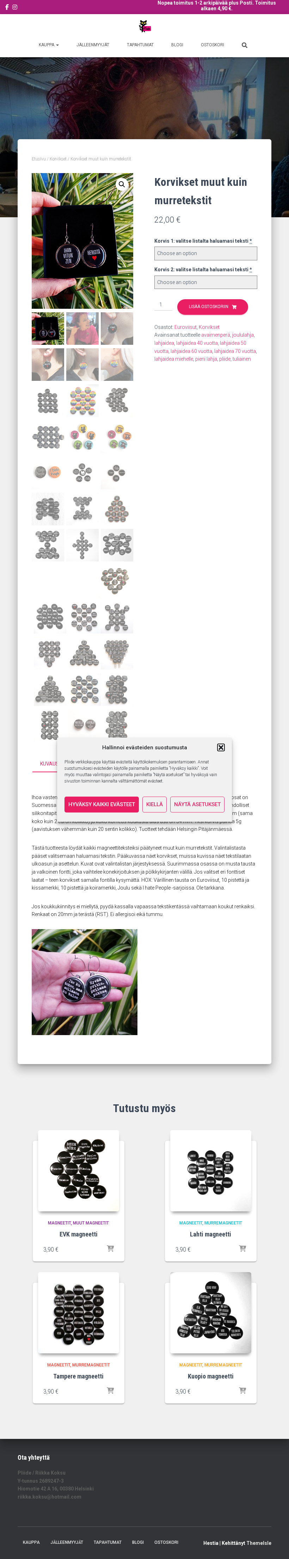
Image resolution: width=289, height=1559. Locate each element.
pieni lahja (206, 359)
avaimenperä (215, 335)
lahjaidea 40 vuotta (197, 343)
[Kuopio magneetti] (210, 1312)
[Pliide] (144, 26)
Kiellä (154, 804)
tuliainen (242, 359)
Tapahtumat (140, 44)
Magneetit (59, 1223)
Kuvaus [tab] (49, 764)
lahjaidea (164, 343)
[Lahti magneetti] (210, 1170)
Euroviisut (185, 327)
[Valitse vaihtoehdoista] (110, 1249)
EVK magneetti (79, 1234)
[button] (221, 747)
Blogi (177, 44)
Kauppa (47, 44)
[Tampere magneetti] (78, 1312)
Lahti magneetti (210, 1234)
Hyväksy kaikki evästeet (101, 804)
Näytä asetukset (197, 804)
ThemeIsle (258, 1543)
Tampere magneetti (78, 1376)
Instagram (14, 8)
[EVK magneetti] (78, 1170)
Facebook (7, 8)
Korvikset (58, 159)
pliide (224, 359)
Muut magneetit (91, 1223)
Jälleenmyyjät (92, 44)
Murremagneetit (223, 1223)
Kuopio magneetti (211, 1376)
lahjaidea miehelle (173, 359)
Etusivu (39, 159)
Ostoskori (212, 44)
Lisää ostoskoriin (208, 306)
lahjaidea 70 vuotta (235, 351)
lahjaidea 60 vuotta (191, 351)
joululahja (243, 335)
